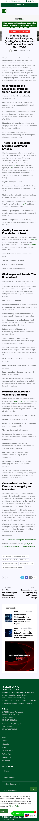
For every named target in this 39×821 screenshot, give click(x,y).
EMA (10, 168)
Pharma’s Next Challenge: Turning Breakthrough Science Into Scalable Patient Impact (22, 619)
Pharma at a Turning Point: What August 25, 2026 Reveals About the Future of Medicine (23, 634)
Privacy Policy (14, 806)
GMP (15, 560)
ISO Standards (24, 560)
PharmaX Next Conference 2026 (13, 567)
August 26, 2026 (26, 612)
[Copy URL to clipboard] (35, 577)
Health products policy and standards (22, 540)
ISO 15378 (32, 245)
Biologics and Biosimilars (21, 556)
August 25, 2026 (26, 628)
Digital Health (7, 560)
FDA (15, 165)
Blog (16, 612)
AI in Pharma (7, 556)
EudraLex (33, 240)
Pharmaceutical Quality (26, 563)
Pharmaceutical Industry (19, 31)
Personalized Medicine (10, 563)
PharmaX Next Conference (22, 401)
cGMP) (24, 204)
